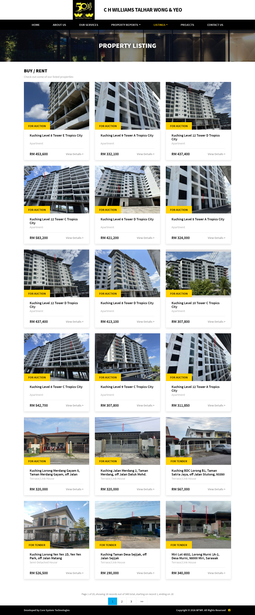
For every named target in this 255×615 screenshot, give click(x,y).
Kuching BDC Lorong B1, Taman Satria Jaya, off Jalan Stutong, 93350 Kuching (198, 472)
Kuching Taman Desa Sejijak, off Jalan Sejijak (124, 556)
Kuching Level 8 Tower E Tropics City (56, 135)
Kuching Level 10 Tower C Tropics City (196, 305)
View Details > (74, 154)
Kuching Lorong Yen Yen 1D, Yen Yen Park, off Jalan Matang (55, 556)
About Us (59, 25)
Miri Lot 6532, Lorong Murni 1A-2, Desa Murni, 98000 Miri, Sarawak (195, 556)
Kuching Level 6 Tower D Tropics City (127, 219)
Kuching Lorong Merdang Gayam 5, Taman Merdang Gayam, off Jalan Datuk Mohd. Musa (55, 472)
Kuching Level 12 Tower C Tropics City (54, 221)
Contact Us (215, 25)
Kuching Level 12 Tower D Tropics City (196, 137)
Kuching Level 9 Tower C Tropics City (127, 387)
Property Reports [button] (124, 25)
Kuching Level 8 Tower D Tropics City (127, 303)
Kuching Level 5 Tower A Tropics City (198, 219)
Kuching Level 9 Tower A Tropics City (127, 135)
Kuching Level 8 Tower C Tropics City (56, 387)
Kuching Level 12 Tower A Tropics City (196, 388)
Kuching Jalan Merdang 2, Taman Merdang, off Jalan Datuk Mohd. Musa (124, 472)
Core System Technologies (55, 610)
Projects (187, 25)
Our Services (88, 25)
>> (141, 601)
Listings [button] (159, 25)
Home (36, 25)
